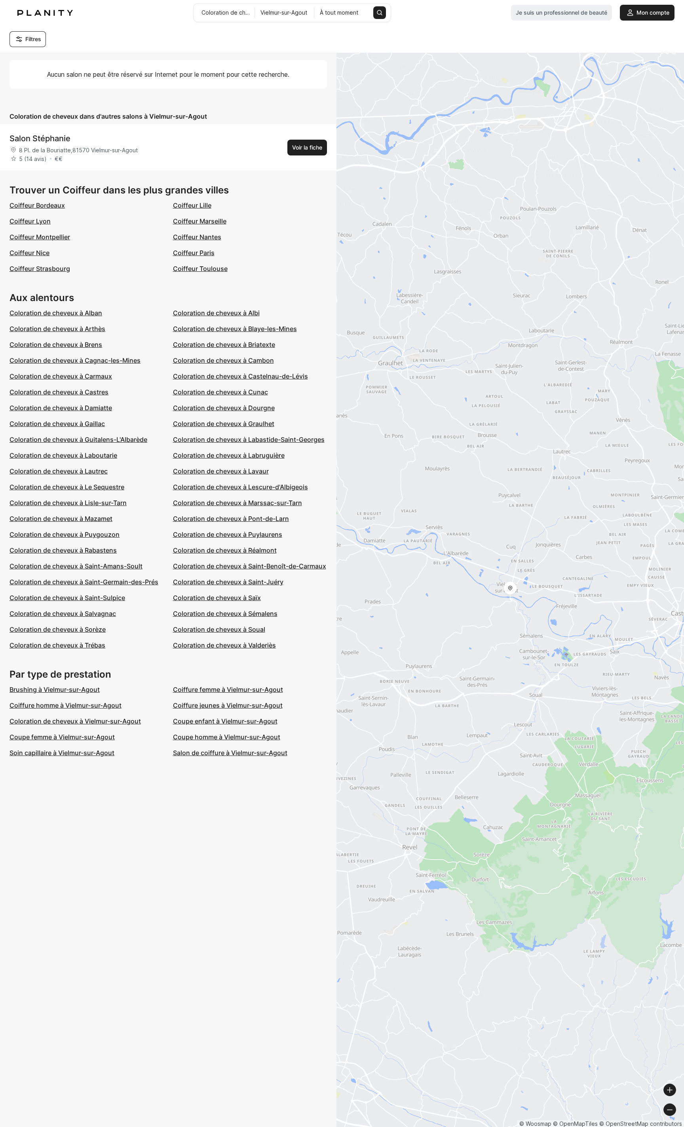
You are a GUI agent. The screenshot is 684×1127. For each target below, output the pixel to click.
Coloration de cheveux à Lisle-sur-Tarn (68, 503)
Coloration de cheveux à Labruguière (229, 455)
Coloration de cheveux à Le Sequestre (67, 487)
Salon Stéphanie (40, 138)
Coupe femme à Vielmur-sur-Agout (62, 737)
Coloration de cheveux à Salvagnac (63, 613)
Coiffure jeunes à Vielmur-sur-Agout (228, 705)
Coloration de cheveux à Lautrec (59, 471)
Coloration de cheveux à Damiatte (61, 408)
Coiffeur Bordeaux (37, 205)
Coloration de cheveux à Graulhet (223, 424)
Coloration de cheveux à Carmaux (61, 376)
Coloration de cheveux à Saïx (217, 598)
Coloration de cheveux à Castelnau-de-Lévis (240, 376)
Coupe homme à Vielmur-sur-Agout (226, 737)
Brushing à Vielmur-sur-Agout (55, 689)
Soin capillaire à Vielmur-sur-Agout (62, 753)
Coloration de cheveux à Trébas (57, 645)
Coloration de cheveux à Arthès (57, 329)
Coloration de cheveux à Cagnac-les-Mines (75, 360)
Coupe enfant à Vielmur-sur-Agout (225, 721)
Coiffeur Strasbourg (40, 269)
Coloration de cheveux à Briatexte (224, 345)
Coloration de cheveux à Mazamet (61, 519)
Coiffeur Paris (194, 253)
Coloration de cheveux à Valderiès (224, 645)
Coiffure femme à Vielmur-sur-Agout (228, 689)
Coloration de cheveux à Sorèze (58, 629)
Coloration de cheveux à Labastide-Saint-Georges (249, 439)
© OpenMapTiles (575, 1123)
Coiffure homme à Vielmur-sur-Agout (66, 705)
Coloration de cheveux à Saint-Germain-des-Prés (84, 582)
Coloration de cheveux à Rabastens (63, 550)
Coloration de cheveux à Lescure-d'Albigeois (240, 487)
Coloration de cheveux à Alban (56, 313)
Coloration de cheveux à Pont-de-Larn (231, 519)
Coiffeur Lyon (30, 221)
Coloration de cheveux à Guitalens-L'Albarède (78, 439)
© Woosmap (535, 1123)
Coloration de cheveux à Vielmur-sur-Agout (75, 721)
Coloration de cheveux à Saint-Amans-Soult (76, 566)
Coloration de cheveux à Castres (59, 392)
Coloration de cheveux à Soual (219, 629)
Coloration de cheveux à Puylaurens (227, 534)
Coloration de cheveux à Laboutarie (63, 455)
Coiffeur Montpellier (40, 237)
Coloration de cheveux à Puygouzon (65, 534)
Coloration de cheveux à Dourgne (224, 408)
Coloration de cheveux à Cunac (220, 392)
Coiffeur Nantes (197, 237)
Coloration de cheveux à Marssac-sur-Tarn (237, 503)
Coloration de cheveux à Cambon (223, 360)
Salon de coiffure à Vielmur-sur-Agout (230, 753)
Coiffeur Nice (29, 253)
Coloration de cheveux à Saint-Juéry (228, 582)
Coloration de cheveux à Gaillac (57, 424)
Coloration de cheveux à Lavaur (221, 471)
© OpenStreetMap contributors (640, 1123)
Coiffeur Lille (192, 205)
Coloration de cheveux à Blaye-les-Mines (235, 329)
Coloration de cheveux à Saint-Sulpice (67, 598)
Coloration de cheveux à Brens (56, 345)
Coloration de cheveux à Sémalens (225, 613)
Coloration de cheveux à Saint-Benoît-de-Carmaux (249, 566)
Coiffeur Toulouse (200, 269)
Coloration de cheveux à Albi (216, 313)
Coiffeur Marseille (199, 221)
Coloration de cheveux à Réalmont (225, 550)
